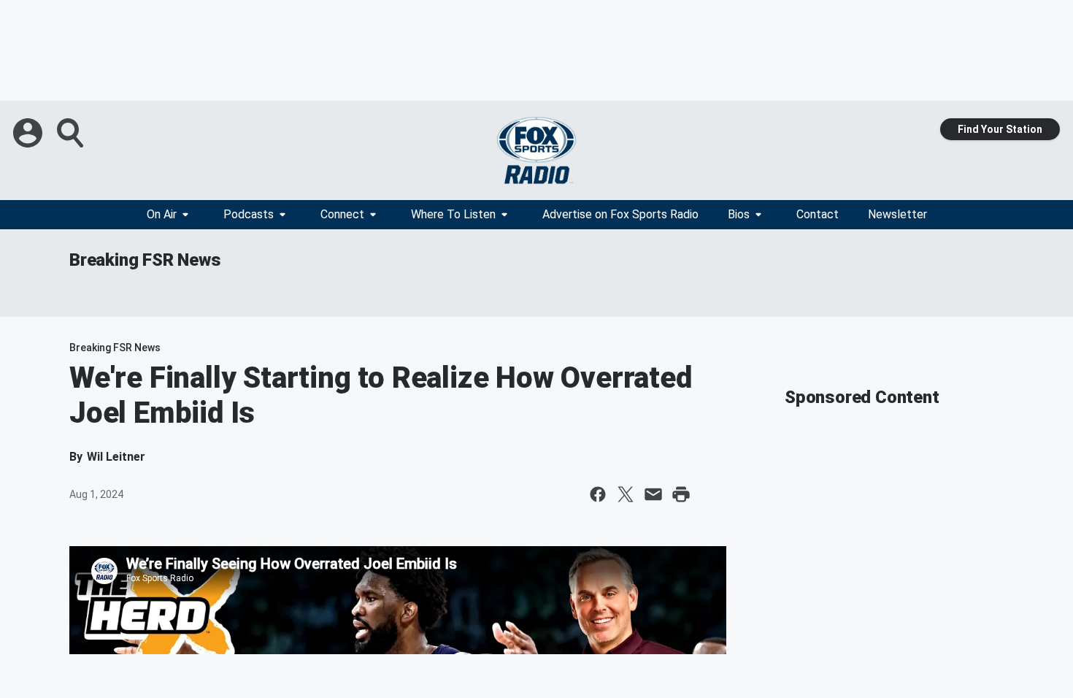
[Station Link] (536, 150)
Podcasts (248, 214)
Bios (739, 214)
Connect (342, 214)
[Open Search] (71, 132)
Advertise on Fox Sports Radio (620, 214)
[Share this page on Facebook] (598, 494)
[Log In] (29, 132)
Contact (817, 214)
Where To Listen (453, 214)
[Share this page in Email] (653, 494)
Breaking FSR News (145, 260)
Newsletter (897, 214)
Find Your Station (1000, 129)
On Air (162, 214)
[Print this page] (681, 494)
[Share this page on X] (625, 494)
